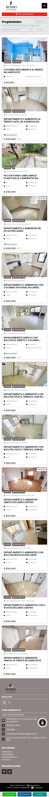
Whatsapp (10, 794)
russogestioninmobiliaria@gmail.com (22, 734)
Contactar (26, 794)
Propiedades (7, 754)
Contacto (6, 759)
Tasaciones (7, 751)
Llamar (40, 794)
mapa (40, 30)
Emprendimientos (9, 757)
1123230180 (11, 729)
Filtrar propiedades (25, 14)
